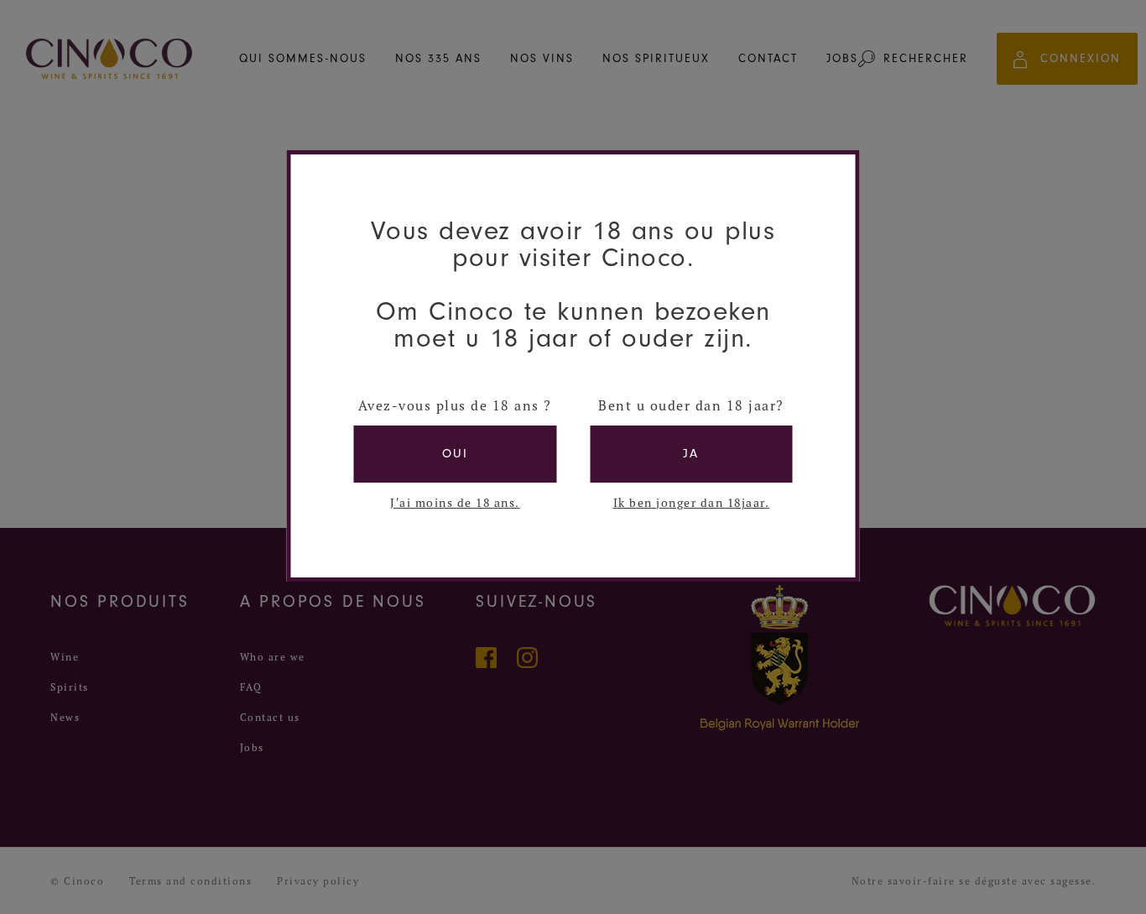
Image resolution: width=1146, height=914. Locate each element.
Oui (455, 454)
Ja (691, 454)
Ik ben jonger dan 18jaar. (691, 502)
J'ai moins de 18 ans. (455, 502)
